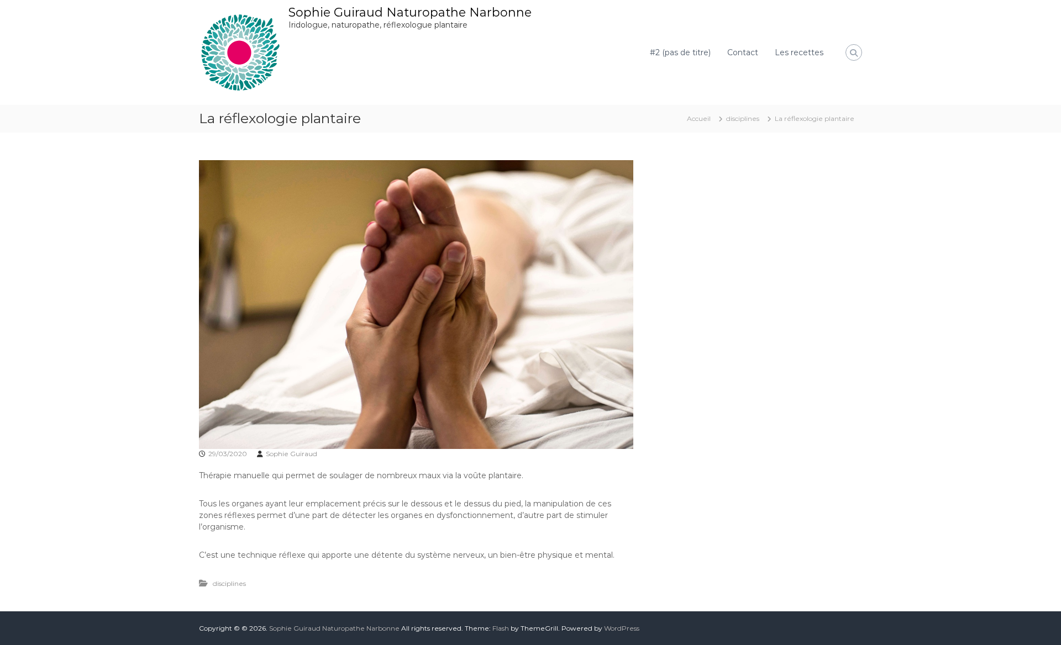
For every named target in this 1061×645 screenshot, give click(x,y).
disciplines (742, 118)
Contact (742, 52)
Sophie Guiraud (291, 454)
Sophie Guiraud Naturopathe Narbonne (410, 12)
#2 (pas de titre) (680, 52)
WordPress (621, 628)
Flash (500, 628)
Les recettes (799, 52)
